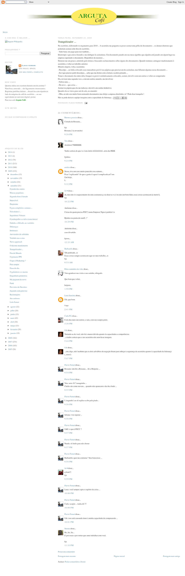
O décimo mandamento (19, 245)
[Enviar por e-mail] (114, 97)
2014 (10, 152)
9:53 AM (68, 262)
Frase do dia (14, 268)
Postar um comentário (66, 551)
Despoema (14, 204)
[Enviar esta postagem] (85, 103)
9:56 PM (68, 404)
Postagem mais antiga (171, 556)
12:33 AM (69, 242)
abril (12, 321)
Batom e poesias (70, 117)
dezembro (14, 174)
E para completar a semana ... (21, 208)
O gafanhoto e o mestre (19, 272)
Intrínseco (14, 230)
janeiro (13, 333)
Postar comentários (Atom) (75, 561)
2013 (10, 156)
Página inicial (119, 556)
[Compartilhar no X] (120, 97)
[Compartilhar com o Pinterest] (125, 97)
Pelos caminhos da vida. (73, 269)
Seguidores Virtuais (17, 215)
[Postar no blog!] (117, 97)
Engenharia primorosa (18, 275)
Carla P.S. (68, 316)
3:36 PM (68, 323)
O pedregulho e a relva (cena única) (23, 219)
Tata (66, 141)
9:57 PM (68, 433)
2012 (10, 159)
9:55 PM (68, 390)
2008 (10, 338)
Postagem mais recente (67, 556)
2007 (10, 341)
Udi (65, 330)
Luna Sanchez (69, 295)
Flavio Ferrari (69, 365)
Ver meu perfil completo (31, 72)
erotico (67, 167)
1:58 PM (68, 289)
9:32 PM (68, 184)
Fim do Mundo (16, 253)
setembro (14, 185)
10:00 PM (69, 493)
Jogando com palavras (18, 290)
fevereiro (14, 329)
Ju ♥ (66, 190)
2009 (10, 171)
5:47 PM (68, 358)
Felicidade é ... (15, 211)
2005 (10, 349)
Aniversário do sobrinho (19, 234)
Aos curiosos (15, 298)
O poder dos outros (17, 189)
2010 (10, 167)
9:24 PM (68, 160)
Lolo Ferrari (14, 302)
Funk (12, 283)
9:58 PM (68, 461)
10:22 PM (69, 201)
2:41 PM (68, 309)
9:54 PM (68, 372)
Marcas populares (17, 192)
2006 (10, 345)
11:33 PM (69, 545)
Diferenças (14, 226)
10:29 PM (69, 221)
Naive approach (16, 241)
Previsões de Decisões (18, 287)
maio (12, 318)
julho (12, 310)
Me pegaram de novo (18, 279)
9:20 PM (68, 134)
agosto (13, 306)
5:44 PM (68, 341)
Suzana (67, 528)
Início (5, 32)
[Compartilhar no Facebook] (123, 97)
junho (12, 314)
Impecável (14, 200)
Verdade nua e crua (17, 238)
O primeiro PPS (16, 257)
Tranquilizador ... (67, 41)
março (13, 325)
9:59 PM (68, 479)
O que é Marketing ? (18, 260)
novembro (14, 178)
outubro (13, 182)
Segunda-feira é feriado (19, 196)
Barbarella (68, 248)
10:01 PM (69, 522)
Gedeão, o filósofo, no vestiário (22, 223)
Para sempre (14, 264)
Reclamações (15, 294)
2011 (10, 163)
